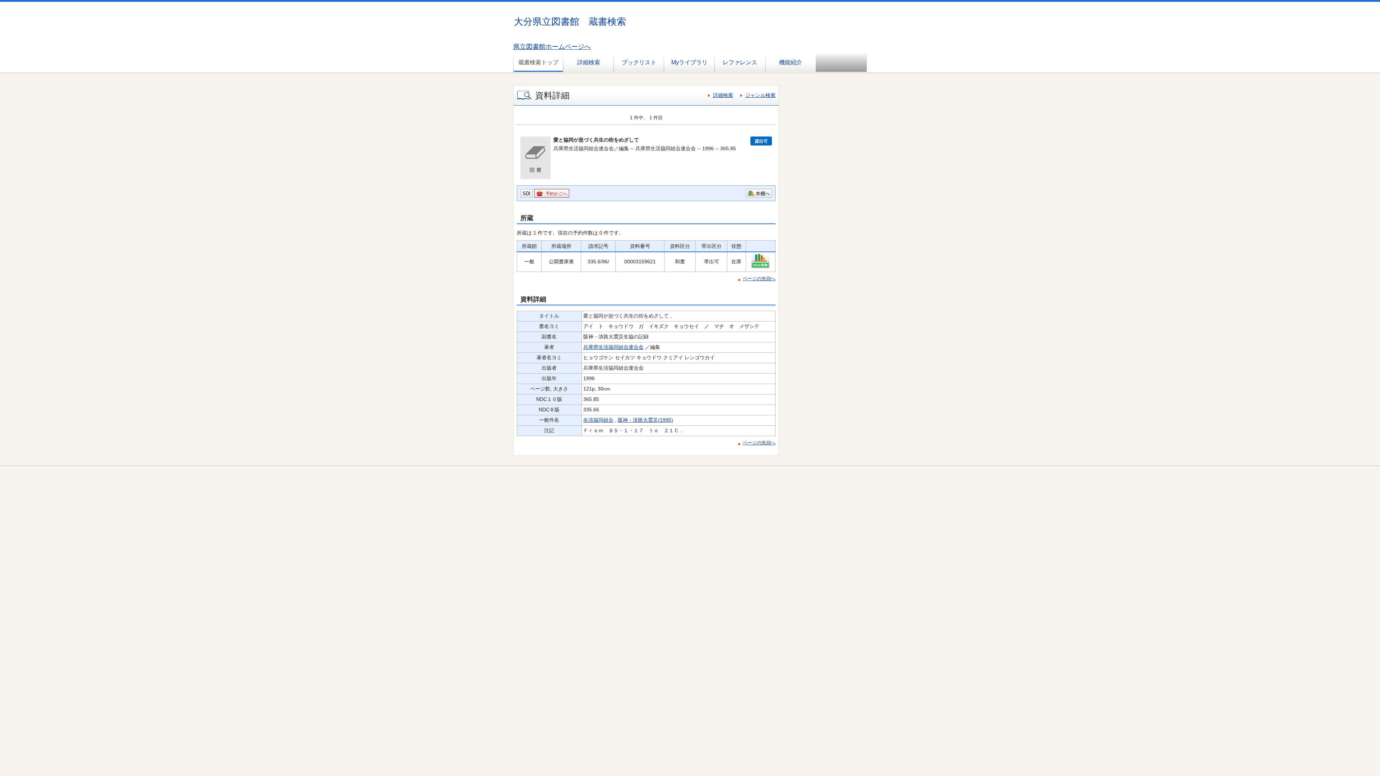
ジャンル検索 (760, 95)
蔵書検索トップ (538, 62)
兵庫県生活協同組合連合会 (613, 347)
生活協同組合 (598, 420)
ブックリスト (639, 62)
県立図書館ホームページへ (552, 46)
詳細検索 (588, 62)
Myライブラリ (689, 62)
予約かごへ (556, 193)
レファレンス (740, 62)
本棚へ (763, 193)
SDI (526, 193)
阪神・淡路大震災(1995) (645, 420)
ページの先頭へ (759, 278)
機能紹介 (790, 62)
